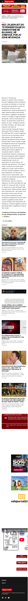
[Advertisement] (14, 80)
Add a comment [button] (8, 221)
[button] (2, 1)
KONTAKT (4, 583)
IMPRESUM (4, 580)
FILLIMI (8, 15)
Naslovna (4, 15)
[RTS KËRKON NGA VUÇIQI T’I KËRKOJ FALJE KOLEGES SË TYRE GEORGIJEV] (14, 327)
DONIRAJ (6, 216)
